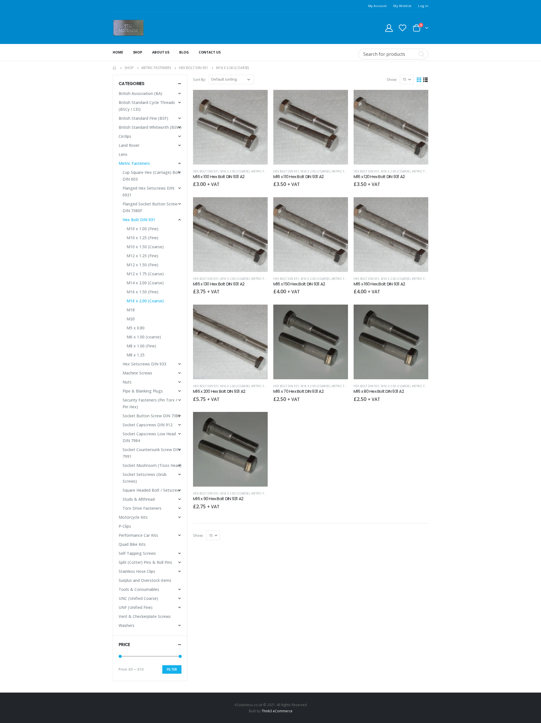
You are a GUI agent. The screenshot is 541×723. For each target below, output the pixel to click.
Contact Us (210, 52)
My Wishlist (402, 6)
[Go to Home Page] (115, 68)
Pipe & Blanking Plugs (143, 391)
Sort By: (199, 79)
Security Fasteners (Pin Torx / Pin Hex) (150, 403)
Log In (423, 6)
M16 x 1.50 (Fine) (142, 291)
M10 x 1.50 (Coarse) (145, 246)
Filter (172, 669)
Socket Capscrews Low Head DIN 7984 (149, 437)
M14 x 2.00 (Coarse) (145, 282)
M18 (131, 309)
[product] (230, 127)
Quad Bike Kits (132, 544)
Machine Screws (137, 373)
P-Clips (125, 526)
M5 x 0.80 (136, 328)
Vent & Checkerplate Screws (145, 616)
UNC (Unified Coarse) (138, 598)
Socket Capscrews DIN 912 (147, 424)
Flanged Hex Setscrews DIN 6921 (148, 191)
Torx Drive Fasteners (142, 508)
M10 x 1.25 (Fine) (142, 237)
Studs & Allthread (139, 499)
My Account (377, 6)
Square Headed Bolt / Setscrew (151, 490)
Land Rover (129, 145)
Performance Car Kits (138, 535)
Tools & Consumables (139, 589)
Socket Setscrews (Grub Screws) (145, 478)
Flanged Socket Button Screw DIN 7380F (150, 207)
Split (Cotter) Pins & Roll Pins (145, 562)
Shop (138, 52)
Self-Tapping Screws (137, 553)
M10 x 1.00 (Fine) (142, 228)
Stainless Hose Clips (137, 571)
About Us (160, 52)
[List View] (425, 79)
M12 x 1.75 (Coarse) (145, 273)
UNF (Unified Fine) (135, 607)
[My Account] (389, 28)
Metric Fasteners (264, 171)
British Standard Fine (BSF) (143, 118)
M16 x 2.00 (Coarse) (235, 171)
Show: (392, 79)
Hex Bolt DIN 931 (206, 171)
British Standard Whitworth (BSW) (150, 127)
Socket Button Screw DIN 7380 (151, 415)
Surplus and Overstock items (145, 580)
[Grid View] (419, 79)
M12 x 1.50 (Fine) (142, 264)
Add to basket (258, 99)
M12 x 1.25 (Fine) (142, 255)
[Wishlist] (402, 28)
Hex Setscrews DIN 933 (144, 364)
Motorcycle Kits (133, 517)
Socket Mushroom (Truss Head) (152, 465)
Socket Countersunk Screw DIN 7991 (151, 453)
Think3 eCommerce (276, 711)
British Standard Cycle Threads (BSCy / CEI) (147, 106)
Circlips (125, 136)
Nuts (127, 382)
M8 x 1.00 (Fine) (141, 346)
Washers (126, 625)
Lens (123, 154)
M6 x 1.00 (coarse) (144, 337)
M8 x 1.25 (136, 355)
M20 (131, 318)
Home (118, 52)
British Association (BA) (140, 93)
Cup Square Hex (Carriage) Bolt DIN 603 (151, 176)
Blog (184, 52)
